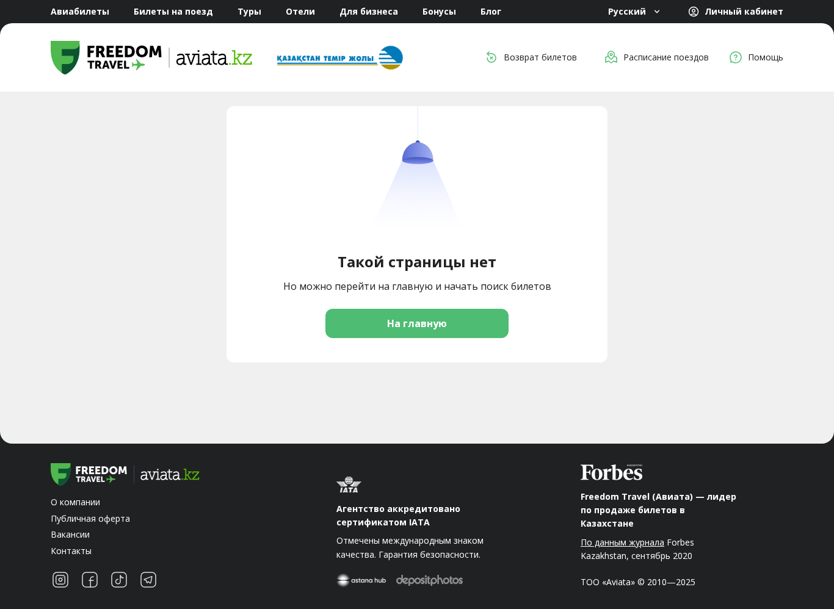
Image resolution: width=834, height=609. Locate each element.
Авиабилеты (80, 11)
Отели (300, 11)
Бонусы (439, 11)
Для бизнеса (368, 11)
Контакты (71, 551)
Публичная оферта (90, 518)
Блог (490, 11)
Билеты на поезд (173, 11)
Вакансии (70, 534)
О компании (75, 502)
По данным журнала (622, 542)
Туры (249, 11)
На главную (417, 323)
